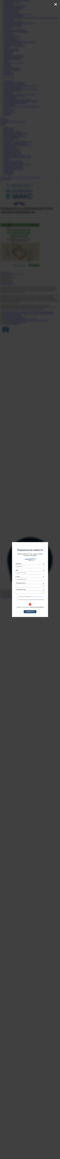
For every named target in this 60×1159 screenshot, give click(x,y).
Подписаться (30, 611)
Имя (17, 570)
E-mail (18, 576)
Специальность (21, 583)
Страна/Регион (21, 589)
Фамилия (18, 563)
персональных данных (37, 596)
